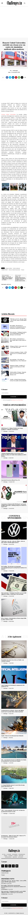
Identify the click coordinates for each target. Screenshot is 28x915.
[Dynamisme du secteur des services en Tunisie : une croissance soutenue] (14, 649)
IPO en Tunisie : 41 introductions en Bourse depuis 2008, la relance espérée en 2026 (18, 340)
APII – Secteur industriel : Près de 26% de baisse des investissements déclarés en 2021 (13, 811)
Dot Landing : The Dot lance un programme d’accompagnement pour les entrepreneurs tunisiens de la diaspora (18, 327)
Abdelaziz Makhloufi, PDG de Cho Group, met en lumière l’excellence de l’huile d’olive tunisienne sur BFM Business (13, 455)
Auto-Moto (3, 883)
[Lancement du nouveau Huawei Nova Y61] (14, 469)
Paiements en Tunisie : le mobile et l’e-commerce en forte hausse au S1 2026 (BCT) (17, 367)
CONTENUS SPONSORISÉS (14, 517)
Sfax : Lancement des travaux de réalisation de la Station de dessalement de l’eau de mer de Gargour (13, 760)
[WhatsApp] (19, 77)
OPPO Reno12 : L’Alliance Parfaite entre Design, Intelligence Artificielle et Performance (12, 428)
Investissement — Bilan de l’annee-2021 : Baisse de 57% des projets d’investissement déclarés (13, 836)
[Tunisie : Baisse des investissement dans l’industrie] (14, 725)
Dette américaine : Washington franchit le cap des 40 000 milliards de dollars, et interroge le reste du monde (18, 333)
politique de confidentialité (17, 908)
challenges (15, 70)
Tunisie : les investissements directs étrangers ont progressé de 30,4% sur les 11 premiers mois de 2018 (20, 278)
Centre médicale (16, 268)
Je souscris (13, 396)
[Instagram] (6, 865)
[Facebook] (7, 77)
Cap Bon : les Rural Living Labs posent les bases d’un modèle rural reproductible (18, 380)
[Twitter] (10, 77)
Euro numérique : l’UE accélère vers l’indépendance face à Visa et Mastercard (18, 360)
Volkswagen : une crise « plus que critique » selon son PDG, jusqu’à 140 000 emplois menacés (18, 320)
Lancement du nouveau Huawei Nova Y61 (10, 480)
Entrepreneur (4, 889)
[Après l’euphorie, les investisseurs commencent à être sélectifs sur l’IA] (14, 675)
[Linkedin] (13, 77)
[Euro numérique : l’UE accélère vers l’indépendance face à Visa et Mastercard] (5, 360)
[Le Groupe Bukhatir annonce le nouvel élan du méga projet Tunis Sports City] (14, 774)
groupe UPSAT (5, 269)
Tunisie (22, 269)
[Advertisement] (14, 23)
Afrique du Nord (8, 268)
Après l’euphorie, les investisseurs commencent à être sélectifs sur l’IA (13, 685)
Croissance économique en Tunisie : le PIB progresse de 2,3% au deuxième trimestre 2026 (18, 353)
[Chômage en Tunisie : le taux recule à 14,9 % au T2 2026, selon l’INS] (5, 346)
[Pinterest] (16, 77)
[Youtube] (16, 865)
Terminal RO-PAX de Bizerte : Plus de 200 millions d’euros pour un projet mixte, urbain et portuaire (12, 711)
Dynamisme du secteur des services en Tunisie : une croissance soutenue (12, 660)
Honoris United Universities (8, 114)
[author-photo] (2, 431)
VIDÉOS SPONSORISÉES (14, 405)
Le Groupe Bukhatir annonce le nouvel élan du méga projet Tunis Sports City (13, 785)
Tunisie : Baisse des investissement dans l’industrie (12, 735)
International (4, 894)
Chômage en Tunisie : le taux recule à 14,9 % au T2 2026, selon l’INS (18, 346)
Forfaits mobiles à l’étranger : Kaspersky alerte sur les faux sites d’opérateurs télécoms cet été (18, 373)
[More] (25, 77)
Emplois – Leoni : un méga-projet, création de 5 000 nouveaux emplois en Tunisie (7, 278)
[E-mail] (22, 77)
